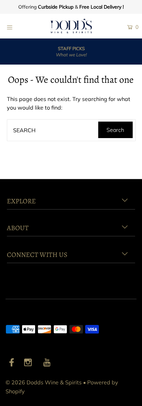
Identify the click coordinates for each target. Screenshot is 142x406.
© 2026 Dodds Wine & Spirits (44, 382)
